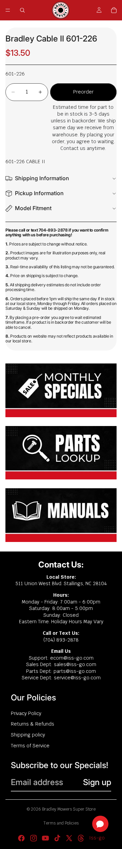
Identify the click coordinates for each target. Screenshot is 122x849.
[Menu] (8, 10)
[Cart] (113, 10)
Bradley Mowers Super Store (69, 809)
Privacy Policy (26, 713)
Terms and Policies (61, 823)
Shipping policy (28, 735)
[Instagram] (33, 838)
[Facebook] (21, 838)
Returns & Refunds (32, 724)
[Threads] (81, 838)
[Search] (22, 10)
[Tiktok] (57, 838)
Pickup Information (39, 193)
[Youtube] (45, 838)
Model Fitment (33, 208)
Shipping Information (42, 178)
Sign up (97, 782)
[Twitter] (69, 838)
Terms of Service (30, 746)
